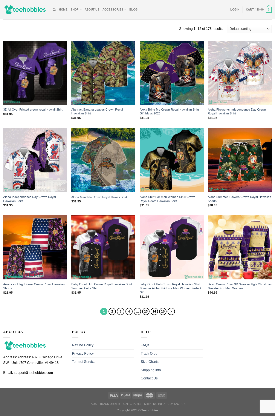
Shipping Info (151, 370)
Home (63, 9)
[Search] (54, 10)
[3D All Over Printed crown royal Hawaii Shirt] (35, 73)
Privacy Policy (83, 353)
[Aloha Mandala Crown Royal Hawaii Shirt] (103, 160)
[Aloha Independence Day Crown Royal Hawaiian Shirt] (35, 160)
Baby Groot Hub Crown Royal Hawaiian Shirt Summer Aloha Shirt (101, 286)
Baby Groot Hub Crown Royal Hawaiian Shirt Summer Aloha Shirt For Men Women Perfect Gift (170, 288)
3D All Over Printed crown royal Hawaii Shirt (33, 109)
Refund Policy (82, 345)
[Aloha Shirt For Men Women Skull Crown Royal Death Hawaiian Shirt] (172, 160)
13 (146, 311)
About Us (92, 9)
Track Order (150, 353)
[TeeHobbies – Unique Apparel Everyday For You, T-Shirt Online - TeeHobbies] (24, 9)
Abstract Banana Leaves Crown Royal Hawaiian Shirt (97, 111)
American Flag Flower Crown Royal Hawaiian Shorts (34, 286)
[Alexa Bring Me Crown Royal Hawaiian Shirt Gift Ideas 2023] (172, 73)
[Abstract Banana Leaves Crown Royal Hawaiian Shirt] (103, 73)
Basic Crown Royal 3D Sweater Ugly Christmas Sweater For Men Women (240, 286)
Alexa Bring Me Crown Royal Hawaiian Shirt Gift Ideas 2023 (169, 111)
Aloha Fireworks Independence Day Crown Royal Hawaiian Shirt (237, 111)
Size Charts (150, 362)
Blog (133, 9)
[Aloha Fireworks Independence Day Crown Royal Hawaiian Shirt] (240, 73)
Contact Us (149, 378)
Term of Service (84, 362)
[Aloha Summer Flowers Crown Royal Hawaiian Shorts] (240, 160)
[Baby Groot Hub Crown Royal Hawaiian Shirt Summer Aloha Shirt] (103, 247)
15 (163, 311)
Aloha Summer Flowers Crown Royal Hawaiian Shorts (239, 199)
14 (154, 311)
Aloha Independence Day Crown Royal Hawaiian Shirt (29, 199)
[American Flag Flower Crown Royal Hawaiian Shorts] (35, 247)
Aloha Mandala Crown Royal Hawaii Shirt (99, 197)
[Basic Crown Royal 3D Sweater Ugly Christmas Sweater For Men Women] (240, 247)
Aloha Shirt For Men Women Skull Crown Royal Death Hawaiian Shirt (167, 199)
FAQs (145, 345)
